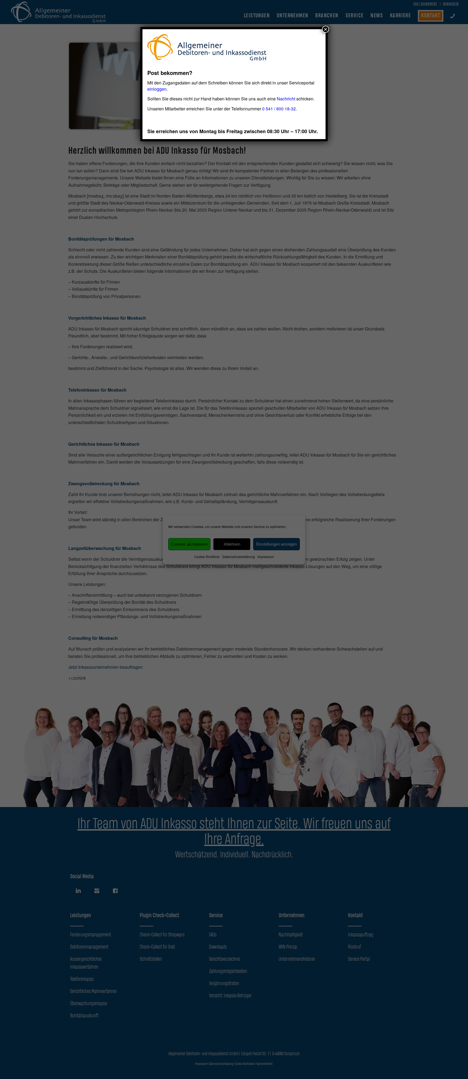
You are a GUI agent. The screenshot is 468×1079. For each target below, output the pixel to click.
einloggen (157, 89)
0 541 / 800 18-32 (279, 109)
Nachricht (286, 99)
